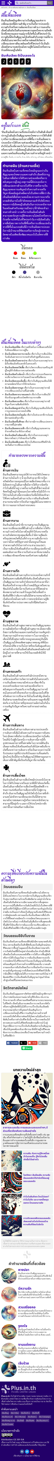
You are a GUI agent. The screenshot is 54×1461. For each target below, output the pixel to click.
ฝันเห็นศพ (30, 1420)
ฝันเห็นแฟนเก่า (42, 1420)
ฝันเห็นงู (5, 1413)
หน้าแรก (4, 7)
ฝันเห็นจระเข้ (7, 1417)
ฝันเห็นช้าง (25, 1413)
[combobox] (31, 3)
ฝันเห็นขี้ (35, 1413)
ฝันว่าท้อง (14, 1413)
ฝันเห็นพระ (32, 1417)
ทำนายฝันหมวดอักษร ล (17, 7)
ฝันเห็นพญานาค (8, 1420)
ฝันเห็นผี (20, 1420)
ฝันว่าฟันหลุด (20, 1417)
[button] (12, 1043)
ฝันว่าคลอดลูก (44, 1417)
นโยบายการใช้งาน (32, 1456)
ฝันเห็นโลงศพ (7, 1424)
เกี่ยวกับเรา (18, 1456)
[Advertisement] (27, 309)
